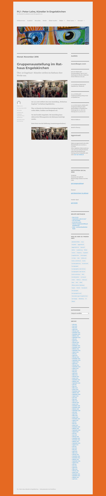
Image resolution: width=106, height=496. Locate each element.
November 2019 (76, 391)
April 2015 (74, 451)
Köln (83, 274)
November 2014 (76, 457)
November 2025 (76, 334)
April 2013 (74, 479)
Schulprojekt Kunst (76, 293)
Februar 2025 (75, 342)
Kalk (78, 258)
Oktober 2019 (75, 392)
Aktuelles (38, 20)
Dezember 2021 (76, 379)
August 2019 (75, 396)
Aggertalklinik (75, 247)
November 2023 (76, 358)
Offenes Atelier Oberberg (78, 285)
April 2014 (74, 467)
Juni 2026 (74, 326)
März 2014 (74, 469)
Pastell (73, 287)
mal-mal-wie (77, 154)
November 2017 (76, 418)
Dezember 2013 (76, 474)
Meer (73, 282)
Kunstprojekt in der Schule (78, 271)
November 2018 (76, 407)
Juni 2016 (74, 435)
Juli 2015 (74, 446)
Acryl (82, 241)
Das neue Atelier (76, 220)
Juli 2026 (74, 324)
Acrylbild (74, 244)
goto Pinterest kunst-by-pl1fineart (79, 193)
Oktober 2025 (75, 336)
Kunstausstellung (76, 263)
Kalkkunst (83, 258)
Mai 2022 (74, 371)
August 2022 (75, 368)
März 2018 (74, 415)
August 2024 (75, 352)
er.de (82, 154)
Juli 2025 (74, 339)
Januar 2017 (75, 425)
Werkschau (20, 117)
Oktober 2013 (75, 477)
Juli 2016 (74, 433)
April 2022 (74, 373)
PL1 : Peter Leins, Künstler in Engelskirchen (41, 11)
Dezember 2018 (76, 405)
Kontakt (80, 20)
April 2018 (74, 414)
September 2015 (76, 443)
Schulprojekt (75, 290)
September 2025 (76, 337)
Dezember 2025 (76, 332)
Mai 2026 (74, 327)
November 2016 (76, 427)
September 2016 (76, 430)
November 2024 (76, 347)
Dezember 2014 (76, 456)
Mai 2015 (74, 449)
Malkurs (79, 279)
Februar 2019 (75, 402)
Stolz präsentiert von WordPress (48, 489)
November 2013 (76, 475)
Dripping (79, 252)
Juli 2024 (74, 353)
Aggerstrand (81, 244)
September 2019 (76, 394)
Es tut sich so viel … (77, 222)
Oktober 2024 (75, 349)
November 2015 (76, 440)
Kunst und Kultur (76, 274)
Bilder (61, 20)
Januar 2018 (75, 417)
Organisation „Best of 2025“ (79, 219)
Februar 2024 (75, 357)
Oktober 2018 (75, 409)
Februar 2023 (75, 365)
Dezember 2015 (76, 438)
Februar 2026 (75, 331)
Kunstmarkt (85, 263)
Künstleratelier (75, 277)
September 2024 (76, 350)
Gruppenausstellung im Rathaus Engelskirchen (40, 66)
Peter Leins (70, 20)
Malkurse (84, 279)
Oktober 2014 (75, 459)
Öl (86, 298)
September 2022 (76, 366)
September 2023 (76, 360)
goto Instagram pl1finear (77, 183)
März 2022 (75, 375)
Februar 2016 (75, 436)
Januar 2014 (75, 472)
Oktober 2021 (75, 381)
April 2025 (74, 340)
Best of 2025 (75, 217)
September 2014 (76, 461)
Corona (73, 252)
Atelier (45, 20)
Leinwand (83, 277)
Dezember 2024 (76, 345)
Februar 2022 (75, 376)
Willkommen (21, 20)
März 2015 (74, 453)
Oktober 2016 (75, 428)
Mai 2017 (74, 423)
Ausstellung (20, 112)
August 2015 (75, 444)
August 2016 (75, 431)
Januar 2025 (75, 344)
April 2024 (74, 355)
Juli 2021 (74, 384)
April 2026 (75, 329)
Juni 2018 (74, 412)
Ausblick (30, 20)
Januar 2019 (75, 404)
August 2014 (75, 462)
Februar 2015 (75, 454)
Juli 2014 (74, 464)
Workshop (81, 298)
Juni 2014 (74, 466)
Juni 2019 (74, 397)
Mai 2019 (74, 399)
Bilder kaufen (53, 20)
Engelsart (19, 114)
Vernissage (74, 298)
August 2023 (75, 362)
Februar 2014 (75, 470)
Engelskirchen (20, 115)
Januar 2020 (75, 389)
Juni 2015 (74, 448)
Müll (77, 282)
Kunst (83, 260)
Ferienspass (84, 255)
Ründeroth (84, 287)
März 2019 (75, 401)
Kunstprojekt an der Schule (78, 269)
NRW (81, 282)
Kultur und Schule (76, 260)
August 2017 (75, 420)
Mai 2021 (74, 386)
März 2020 (75, 388)
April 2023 (74, 363)
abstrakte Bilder (76, 241)
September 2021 (76, 383)
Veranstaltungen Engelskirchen (80, 296)
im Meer (74, 258)
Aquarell (82, 247)
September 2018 (76, 410)
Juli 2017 (74, 422)
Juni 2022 (74, 370)
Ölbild (73, 301)
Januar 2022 (75, 378)
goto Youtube (74, 203)
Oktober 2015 (75, 441)
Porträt (78, 287)
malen (73, 279)
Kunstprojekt (75, 266)
